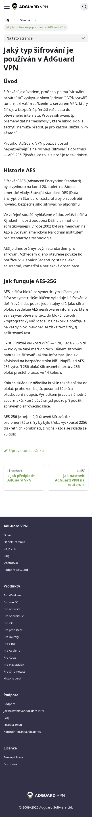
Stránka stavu (13, 725)
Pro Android (12, 609)
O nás (7, 535)
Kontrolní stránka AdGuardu (22, 732)
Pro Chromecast (14, 671)
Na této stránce (19, 38)
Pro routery (11, 637)
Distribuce (10, 764)
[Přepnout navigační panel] (7, 6)
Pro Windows (12, 595)
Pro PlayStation (14, 665)
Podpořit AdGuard (16, 570)
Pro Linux (10, 644)
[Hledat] (84, 7)
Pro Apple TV (12, 651)
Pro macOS (11, 602)
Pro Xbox (10, 657)
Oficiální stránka (14, 542)
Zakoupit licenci (14, 757)
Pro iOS (8, 623)
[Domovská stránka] (8, 20)
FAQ (6, 718)
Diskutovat (11, 563)
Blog (7, 556)
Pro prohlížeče (13, 630)
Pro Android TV (14, 616)
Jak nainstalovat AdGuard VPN (24, 711)
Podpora (9, 704)
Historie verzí (12, 678)
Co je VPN (10, 549)
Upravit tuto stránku (26, 450)
